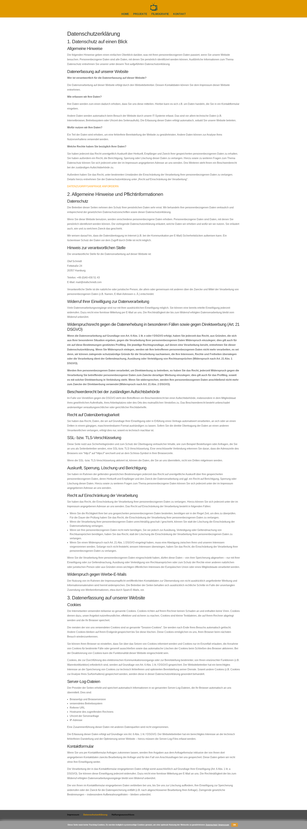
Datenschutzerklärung (95, 814)
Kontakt (179, 14)
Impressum (73, 814)
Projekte (140, 14)
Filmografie (160, 14)
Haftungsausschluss (123, 814)
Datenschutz (211, 825)
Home (125, 14)
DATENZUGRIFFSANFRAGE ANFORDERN (93, 186)
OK (234, 825)
